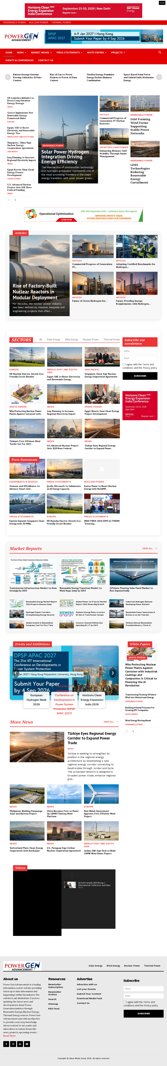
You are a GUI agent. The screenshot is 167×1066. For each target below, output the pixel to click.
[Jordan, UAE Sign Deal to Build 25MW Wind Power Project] (101, 831)
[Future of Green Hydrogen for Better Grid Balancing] (93, 283)
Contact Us (45, 60)
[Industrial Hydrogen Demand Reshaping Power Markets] (116, 603)
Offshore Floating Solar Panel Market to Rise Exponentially (131, 589)
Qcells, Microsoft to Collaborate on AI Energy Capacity (64, 487)
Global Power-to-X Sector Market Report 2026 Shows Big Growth (91, 602)
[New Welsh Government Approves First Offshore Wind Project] (101, 794)
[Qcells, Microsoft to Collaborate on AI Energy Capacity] (65, 469)
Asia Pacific (12, 152)
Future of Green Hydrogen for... (89, 300)
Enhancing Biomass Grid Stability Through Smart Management (113, 153)
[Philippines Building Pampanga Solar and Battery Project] (27, 794)
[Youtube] (27, 1044)
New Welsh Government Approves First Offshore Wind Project (99, 814)
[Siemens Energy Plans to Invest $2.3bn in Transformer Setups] (66, 614)
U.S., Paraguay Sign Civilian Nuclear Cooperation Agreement (64, 849)
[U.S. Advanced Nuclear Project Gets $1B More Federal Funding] (64, 428)
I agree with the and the (139, 366)
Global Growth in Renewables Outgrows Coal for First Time (39, 624)
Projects (116, 52)
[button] (160, 52)
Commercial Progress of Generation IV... (92, 265)
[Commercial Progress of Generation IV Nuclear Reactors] (114, 104)
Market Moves (40, 52)
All (40, 339)
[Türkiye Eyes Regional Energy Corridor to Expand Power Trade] (102, 428)
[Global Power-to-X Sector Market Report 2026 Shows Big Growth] (66, 603)
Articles (104, 115)
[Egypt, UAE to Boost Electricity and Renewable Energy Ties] (64, 357)
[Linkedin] (20, 1044)
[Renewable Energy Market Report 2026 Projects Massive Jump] (16, 603)
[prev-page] (8, 77)
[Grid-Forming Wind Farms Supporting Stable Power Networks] (145, 103)
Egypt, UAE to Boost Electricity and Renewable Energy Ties (21, 130)
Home (9, 52)
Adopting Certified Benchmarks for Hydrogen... (135, 265)
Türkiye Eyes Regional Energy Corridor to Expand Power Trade (92, 738)
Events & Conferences (20, 60)
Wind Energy (71, 339)
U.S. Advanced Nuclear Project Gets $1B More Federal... (62, 447)
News (20, 52)
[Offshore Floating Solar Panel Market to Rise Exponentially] (134, 571)
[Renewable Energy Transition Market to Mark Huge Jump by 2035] (83, 571)
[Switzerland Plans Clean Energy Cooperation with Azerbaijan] (27, 831)
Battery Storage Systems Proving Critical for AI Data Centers (27, 77)
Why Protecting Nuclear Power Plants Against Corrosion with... (25, 412)
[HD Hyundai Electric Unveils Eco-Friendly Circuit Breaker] (27, 357)
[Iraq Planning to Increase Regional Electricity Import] (64, 394)
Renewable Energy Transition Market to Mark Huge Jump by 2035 (81, 589)
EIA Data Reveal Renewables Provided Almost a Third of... (139, 624)
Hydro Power (13, 179)
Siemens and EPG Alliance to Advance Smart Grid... (24, 487)
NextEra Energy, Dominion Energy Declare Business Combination (100, 77)
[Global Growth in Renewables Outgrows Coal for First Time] (16, 624)
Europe (10, 122)
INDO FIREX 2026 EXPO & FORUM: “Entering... (102, 522)
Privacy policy (150, 367)
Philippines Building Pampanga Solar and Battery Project (26, 812)
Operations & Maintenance (114, 147)
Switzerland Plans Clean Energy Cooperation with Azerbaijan (26, 849)
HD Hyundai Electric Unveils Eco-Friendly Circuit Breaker (26, 375)
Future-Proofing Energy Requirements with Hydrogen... (133, 302)
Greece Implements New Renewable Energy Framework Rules (20, 115)
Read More (9, 1035)
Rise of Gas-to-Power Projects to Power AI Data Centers (63, 77)
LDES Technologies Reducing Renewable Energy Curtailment (140, 173)
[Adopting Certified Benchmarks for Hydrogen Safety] (137, 246)
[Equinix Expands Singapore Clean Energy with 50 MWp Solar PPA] (27, 504)
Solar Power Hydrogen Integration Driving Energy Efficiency (65, 156)
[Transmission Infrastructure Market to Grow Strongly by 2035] (33, 571)
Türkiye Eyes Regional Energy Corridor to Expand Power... (100, 447)
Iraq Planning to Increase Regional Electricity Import (21, 159)
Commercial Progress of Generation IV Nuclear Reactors (113, 120)
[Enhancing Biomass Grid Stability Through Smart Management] (114, 136)
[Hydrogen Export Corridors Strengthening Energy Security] (16, 614)
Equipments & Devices (23, 481)
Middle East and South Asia (20, 137)
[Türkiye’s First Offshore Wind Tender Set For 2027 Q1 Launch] (27, 428)
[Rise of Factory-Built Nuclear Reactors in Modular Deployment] (39, 275)
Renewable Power (14, 22)
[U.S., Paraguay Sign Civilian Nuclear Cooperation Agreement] (64, 831)
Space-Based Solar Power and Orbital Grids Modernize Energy (139, 77)
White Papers (95, 52)
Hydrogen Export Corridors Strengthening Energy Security (40, 613)
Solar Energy (53, 339)
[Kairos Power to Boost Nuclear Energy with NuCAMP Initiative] (102, 469)
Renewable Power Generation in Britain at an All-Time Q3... (140, 613)
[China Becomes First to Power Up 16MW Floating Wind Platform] (64, 794)
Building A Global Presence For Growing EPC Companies (139, 709)
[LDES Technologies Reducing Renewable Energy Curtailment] (145, 149)
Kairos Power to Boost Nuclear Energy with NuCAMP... (100, 487)
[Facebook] (6, 1044)
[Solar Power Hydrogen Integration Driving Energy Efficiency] (68, 139)
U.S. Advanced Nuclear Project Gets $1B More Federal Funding (19, 187)
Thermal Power (61, 22)
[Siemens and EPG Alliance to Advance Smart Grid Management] (27, 469)
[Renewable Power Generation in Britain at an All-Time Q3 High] (116, 614)
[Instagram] (13, 1044)
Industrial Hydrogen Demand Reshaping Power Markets (139, 602)
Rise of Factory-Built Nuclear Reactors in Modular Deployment (35, 291)
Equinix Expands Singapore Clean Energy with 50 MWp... (26, 522)
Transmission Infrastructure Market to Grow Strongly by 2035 (33, 589)
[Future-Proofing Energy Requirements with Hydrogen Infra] (137, 283)
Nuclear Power (38, 22)
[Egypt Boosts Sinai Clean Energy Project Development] (102, 394)
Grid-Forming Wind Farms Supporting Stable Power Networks (140, 126)
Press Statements (68, 52)
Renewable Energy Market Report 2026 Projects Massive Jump (41, 602)
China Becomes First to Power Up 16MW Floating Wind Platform (63, 814)
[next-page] (159, 77)
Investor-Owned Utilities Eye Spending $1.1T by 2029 (89, 624)
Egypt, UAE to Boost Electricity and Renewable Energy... (63, 378)
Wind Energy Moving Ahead (138, 720)
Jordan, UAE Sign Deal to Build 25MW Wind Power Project (99, 852)
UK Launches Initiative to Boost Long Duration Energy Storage (20, 100)
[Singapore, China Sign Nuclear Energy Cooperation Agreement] (102, 357)
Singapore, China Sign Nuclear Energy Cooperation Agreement (20, 145)
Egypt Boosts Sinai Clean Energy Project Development (20, 172)
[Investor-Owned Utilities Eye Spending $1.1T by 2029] (66, 624)
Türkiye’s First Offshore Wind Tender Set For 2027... (24, 442)
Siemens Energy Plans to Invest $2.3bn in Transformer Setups (90, 613)
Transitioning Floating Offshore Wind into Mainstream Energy (140, 696)
